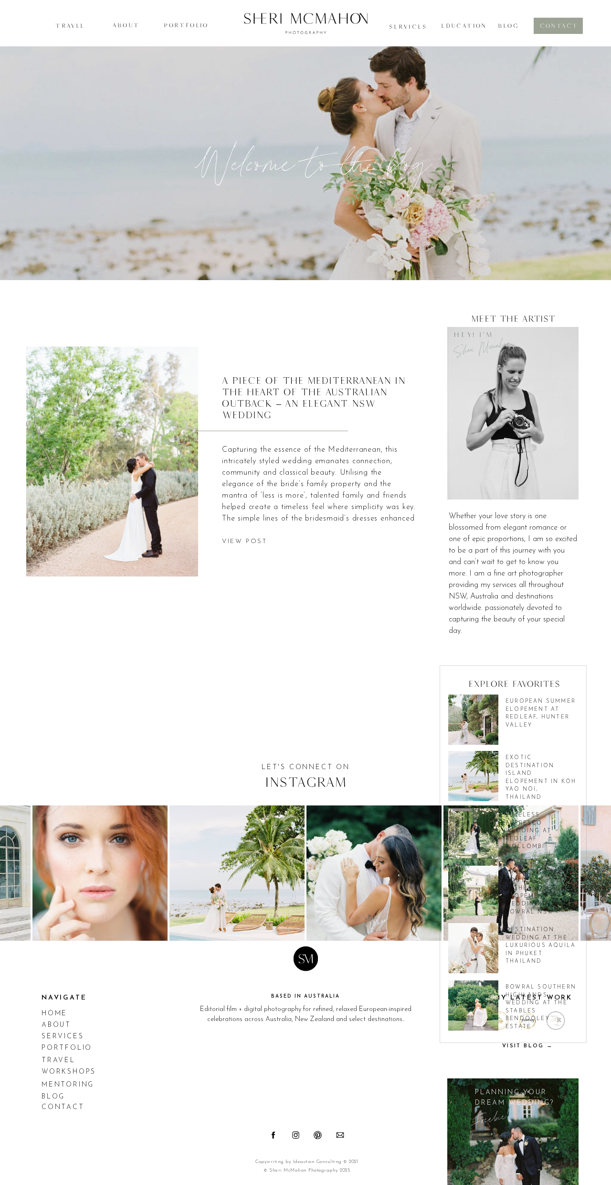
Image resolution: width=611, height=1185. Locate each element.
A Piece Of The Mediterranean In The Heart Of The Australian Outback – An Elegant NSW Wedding (313, 397)
